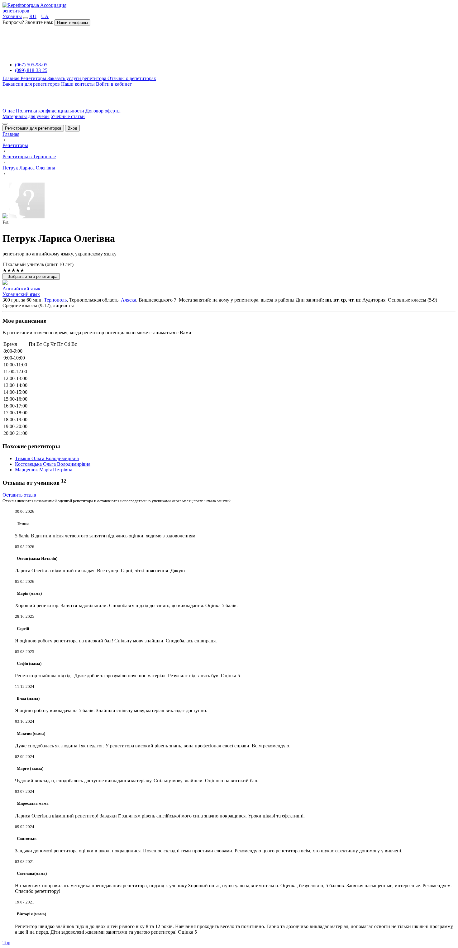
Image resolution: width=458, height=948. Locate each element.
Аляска (128, 300)
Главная (11, 78)
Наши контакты (78, 84)
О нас (9, 110)
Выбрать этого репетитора (31, 276)
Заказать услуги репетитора (77, 78)
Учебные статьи (68, 116)
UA (45, 16)
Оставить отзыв (19, 495)
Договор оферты (103, 110)
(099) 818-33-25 (31, 70)
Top (6, 942)
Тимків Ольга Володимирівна (47, 458)
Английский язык (21, 288)
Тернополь (55, 300)
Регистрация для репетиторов (33, 128)
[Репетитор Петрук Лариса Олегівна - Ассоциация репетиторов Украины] (229, 201)
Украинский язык (21, 294)
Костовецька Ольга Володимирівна (52, 464)
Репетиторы (34, 78)
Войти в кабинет (114, 84)
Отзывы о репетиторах (131, 78)
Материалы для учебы (26, 116)
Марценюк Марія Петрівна (43, 469)
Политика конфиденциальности (50, 110)
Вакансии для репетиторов (31, 84)
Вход (72, 128)
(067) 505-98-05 (31, 64)
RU (32, 16)
